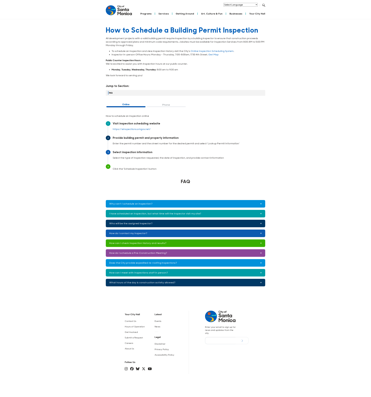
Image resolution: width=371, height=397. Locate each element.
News (157, 326)
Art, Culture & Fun (212, 13)
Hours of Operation (135, 326)
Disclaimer (160, 344)
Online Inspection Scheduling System (212, 51)
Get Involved (131, 332)
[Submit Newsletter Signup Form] (242, 340)
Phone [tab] (166, 104)
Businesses (236, 13)
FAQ (110, 93)
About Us (129, 348)
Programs (146, 13)
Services (164, 13)
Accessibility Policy (164, 355)
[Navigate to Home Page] (119, 12)
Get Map (213, 54)
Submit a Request (134, 337)
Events (158, 321)
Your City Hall (257, 13)
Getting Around (185, 13)
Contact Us (130, 321)
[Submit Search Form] (266, 9)
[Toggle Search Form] (263, 5)
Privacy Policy (162, 349)
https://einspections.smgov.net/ (132, 129)
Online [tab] (125, 104)
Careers (129, 343)
